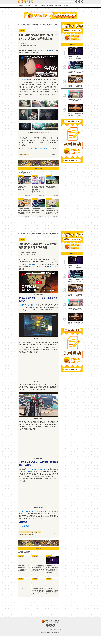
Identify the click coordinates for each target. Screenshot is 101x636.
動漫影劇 (31, 233)
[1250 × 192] (38, 165)
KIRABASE (66, 5)
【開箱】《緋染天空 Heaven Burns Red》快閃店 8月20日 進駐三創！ (75, 100)
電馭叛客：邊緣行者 (28, 264)
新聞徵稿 (56, 629)
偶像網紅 (57, 5)
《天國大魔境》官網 (32, 148)
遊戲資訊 (28, 5)
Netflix (21, 259)
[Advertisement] (50, 22)
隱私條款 (44, 629)
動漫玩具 (49, 5)
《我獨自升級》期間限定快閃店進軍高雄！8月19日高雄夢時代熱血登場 (75, 71)
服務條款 (39, 629)
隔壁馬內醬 (26, 46)
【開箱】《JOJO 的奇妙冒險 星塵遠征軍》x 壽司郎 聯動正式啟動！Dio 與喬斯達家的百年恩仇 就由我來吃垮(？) (75, 86)
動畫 (49, 50)
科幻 (39, 532)
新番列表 (43, 5)
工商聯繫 (62, 629)
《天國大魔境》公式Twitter (47, 148)
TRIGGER (27, 532)
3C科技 (35, 5)
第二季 (21, 534)
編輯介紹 (50, 629)
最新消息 (21, 5)
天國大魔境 (40, 50)
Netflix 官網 (25, 526)
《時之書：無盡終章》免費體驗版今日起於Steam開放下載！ (75, 114)
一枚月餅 (25, 254)
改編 (36, 532)
